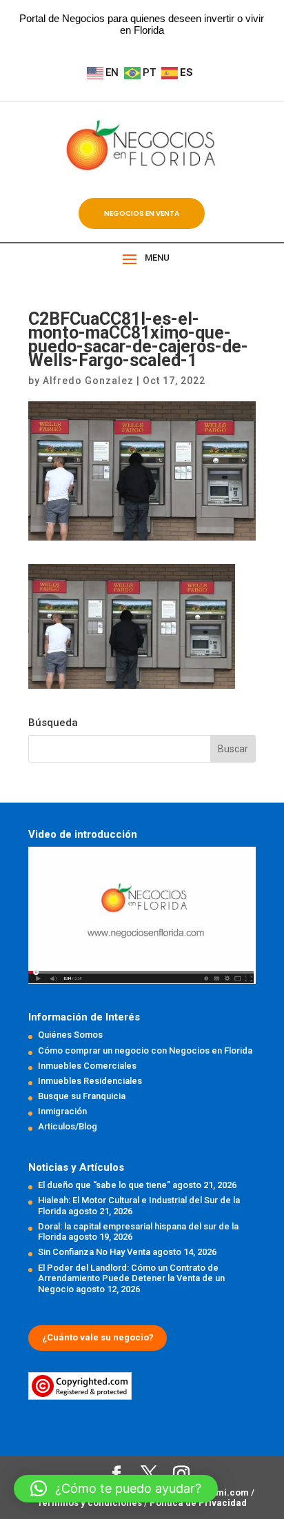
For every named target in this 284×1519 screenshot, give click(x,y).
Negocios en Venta (141, 213)
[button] (116, 1488)
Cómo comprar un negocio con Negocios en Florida (145, 1050)
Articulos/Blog (67, 1126)
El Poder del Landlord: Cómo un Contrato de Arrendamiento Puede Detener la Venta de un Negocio (131, 1278)
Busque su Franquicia (81, 1096)
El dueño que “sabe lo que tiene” (104, 1185)
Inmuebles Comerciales (87, 1065)
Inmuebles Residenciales (90, 1081)
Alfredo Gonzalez (88, 380)
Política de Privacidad (198, 1503)
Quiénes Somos (70, 1034)
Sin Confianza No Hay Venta (94, 1252)
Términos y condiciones (90, 1503)
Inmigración (62, 1111)
